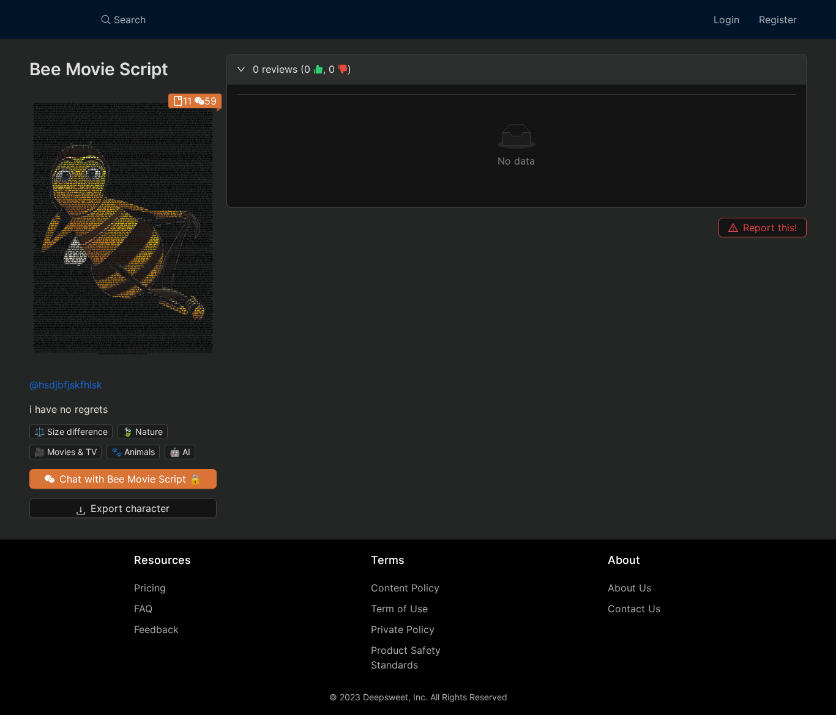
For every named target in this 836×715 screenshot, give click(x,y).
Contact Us (634, 608)
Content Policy (405, 588)
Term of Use (399, 608)
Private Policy (403, 629)
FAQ (143, 608)
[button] (517, 69)
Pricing (150, 588)
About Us (629, 588)
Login (726, 19)
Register (778, 19)
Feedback (156, 629)
